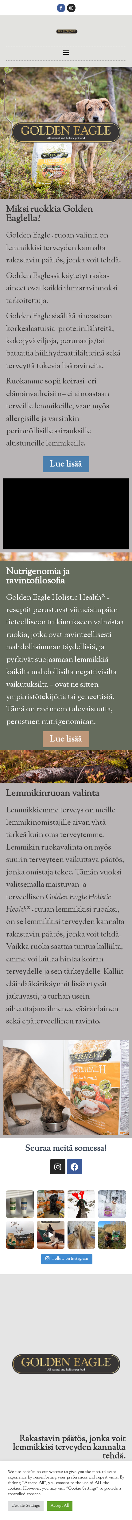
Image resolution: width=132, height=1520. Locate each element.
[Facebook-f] (61, 8)
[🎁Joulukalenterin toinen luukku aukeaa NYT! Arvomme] (20, 1204)
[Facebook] (74, 1166)
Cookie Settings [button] (25, 1506)
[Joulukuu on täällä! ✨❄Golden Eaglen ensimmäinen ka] (81, 1204)
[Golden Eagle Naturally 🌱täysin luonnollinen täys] (20, 1235)
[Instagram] (71, 8)
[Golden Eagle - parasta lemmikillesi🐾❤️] (50, 1235)
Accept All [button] (59, 1506)
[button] (66, 52)
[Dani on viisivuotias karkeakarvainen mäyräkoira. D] (112, 1235)
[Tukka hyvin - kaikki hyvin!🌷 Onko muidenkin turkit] (81, 1235)
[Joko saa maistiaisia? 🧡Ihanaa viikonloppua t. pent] (50, 1204)
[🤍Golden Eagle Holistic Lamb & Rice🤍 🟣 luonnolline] (112, 1204)
